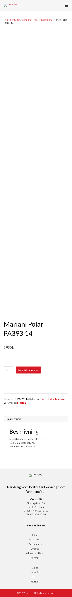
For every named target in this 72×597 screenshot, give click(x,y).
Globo (35, 567)
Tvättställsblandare (42, 19)
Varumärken (35, 544)
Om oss (34, 548)
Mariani (22, 402)
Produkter (15, 19)
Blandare (26, 19)
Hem (6, 19)
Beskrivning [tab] (13, 418)
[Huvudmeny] (66, 5)
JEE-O (35, 576)
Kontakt (35, 557)
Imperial (35, 572)
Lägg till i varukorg (28, 369)
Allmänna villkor (35, 553)
